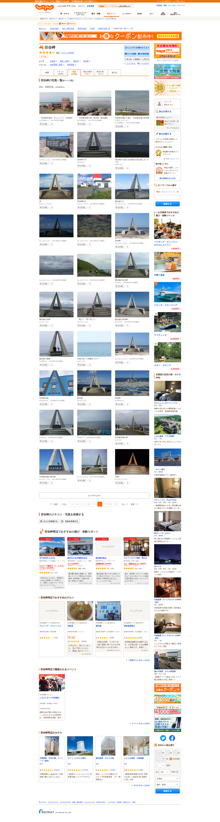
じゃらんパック (80, 13)
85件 (84, 641)
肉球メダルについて (173, 159)
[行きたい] (137, 59)
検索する (167, 204)
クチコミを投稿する (130, 54)
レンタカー (127, 13)
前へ (65, 504)
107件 (85, 770)
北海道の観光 (54, 28)
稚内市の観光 (82, 28)
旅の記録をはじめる (168, 178)
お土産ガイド (99, 18)
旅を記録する (165, 133)
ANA (103, 802)
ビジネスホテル (65, 802)
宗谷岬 (92, 28)
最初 (56, 504)
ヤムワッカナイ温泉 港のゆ (135, 558)
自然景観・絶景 (56, 65)
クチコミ (60, 73)
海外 (163, 13)
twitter (163, 738)
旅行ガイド (53, 18)
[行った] (128, 59)
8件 (84, 568)
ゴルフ (151, 14)
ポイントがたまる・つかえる (49, 24)
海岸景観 (70, 65)
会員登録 (90, 6)
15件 (141, 770)
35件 (113, 770)
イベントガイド (88, 18)
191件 (56, 770)
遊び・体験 (95, 13)
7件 (112, 638)
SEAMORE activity (47, 558)
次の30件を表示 (94, 496)
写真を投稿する (143, 54)
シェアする (130, 63)
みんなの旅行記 (111, 18)
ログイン (81, 6)
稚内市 (76, 61)
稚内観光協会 (101, 558)
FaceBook (172, 738)
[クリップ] (146, 59)
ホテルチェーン (53, 802)
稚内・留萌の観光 (68, 28)
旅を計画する (165, 111)
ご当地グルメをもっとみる (139, 660)
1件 (56, 573)
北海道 (52, 61)
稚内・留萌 (64, 61)
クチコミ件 (67, 53)
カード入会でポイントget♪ (167, 60)
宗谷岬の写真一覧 (104, 28)
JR (97, 802)
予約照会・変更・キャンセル (166, 5)
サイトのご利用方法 (164, 1)
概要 (47, 73)
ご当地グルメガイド (74, 18)
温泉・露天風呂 (77, 802)
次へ (123, 504)
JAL (100, 802)
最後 (132, 504)
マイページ (181, 5)
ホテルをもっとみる (141, 785)
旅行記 (114, 73)
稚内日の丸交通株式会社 (77, 558)
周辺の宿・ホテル (101, 73)
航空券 (139, 14)
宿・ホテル (42, 802)
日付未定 (176, 759)
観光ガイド (62, 18)
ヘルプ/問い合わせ (178, 1)
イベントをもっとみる (141, 723)
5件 (140, 568)
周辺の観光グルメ (87, 73)
